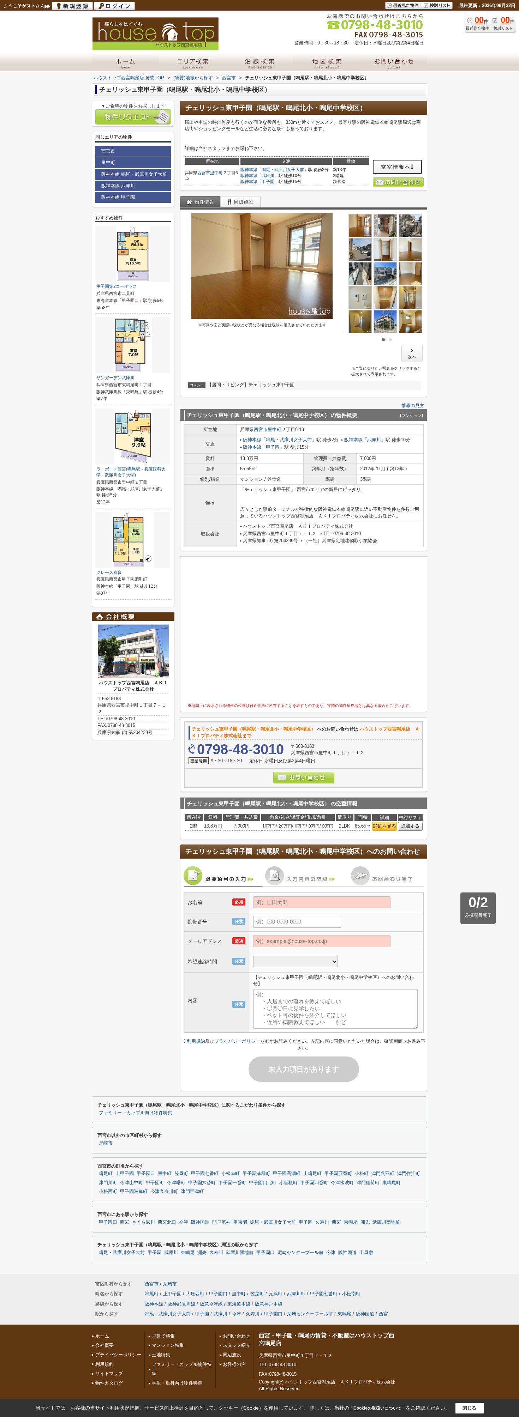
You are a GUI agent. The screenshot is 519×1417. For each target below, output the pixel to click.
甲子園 (268, 181)
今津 (183, 1222)
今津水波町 (342, 1182)
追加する (410, 826)
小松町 (362, 1173)
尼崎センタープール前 (300, 1252)
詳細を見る (384, 826)
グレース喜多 (109, 572)
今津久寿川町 (164, 1191)
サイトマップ (109, 1373)
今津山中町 (131, 1182)
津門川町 (108, 1182)
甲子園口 (146, 1173)
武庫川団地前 (386, 1222)
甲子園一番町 (232, 1182)
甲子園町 (155, 1182)
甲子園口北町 (262, 1182)
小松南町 (230, 1173)
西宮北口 (167, 1222)
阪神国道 (200, 1222)
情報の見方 (412, 405)
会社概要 (104, 1345)
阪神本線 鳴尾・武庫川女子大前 (134, 174)
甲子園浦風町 (256, 1173)
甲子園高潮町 (286, 1173)
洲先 (365, 1222)
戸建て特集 (163, 1336)
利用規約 (196, 1041)
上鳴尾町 (312, 1173)
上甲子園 (124, 1173)
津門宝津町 (192, 1191)
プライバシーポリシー (237, 1041)
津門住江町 (408, 1173)
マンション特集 (168, 1345)
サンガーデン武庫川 (115, 377)
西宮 (124, 1222)
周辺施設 (232, 1354)
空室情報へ (396, 167)
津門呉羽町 (382, 1173)
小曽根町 (288, 1182)
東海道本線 (238, 1304)
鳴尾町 (106, 1173)
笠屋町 (181, 1173)
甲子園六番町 (202, 1182)
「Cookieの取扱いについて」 (377, 1408)
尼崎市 (106, 1143)
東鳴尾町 (391, 1182)
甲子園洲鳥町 (134, 1191)
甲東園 (240, 1222)
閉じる (469, 1408)
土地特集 (161, 1354)
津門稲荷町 (368, 1182)
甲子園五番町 (338, 1173)
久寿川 (322, 1222)
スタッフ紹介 (236, 1345)
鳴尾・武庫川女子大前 (283, 169)
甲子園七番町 (205, 1173)
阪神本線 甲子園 (118, 197)
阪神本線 (248, 169)
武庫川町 (296, 1293)
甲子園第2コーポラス (116, 286)
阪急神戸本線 (268, 1304)
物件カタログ (109, 1383)
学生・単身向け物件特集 (177, 1383)
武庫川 (268, 175)
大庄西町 (195, 1293)
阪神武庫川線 (181, 1304)
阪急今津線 (211, 1304)
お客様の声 (234, 1364)
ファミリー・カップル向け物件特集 (135, 1112)
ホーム (102, 1336)
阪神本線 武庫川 (118, 185)
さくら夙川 (143, 1222)
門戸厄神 (221, 1222)
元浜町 (275, 1293)
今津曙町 (176, 1182)
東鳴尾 (351, 1222)
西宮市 (203, 172)
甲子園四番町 (314, 1182)
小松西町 (108, 1191)
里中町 (216, 172)
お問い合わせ (236, 1336)
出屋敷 (366, 1252)
